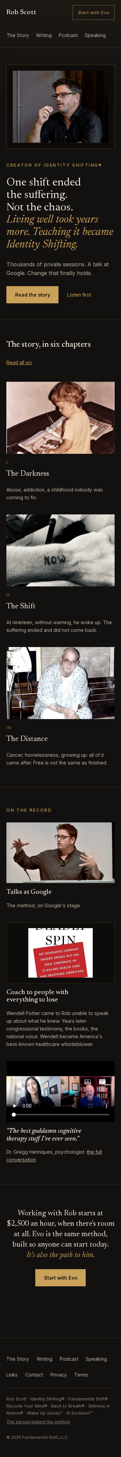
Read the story (32, 295)
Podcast (68, 35)
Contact (34, 1375)
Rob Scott (21, 12)
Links (11, 1375)
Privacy (58, 1375)
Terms (81, 1375)
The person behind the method (38, 1421)
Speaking (95, 35)
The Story (17, 35)
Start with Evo (94, 12)
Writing (44, 35)
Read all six (19, 362)
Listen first (79, 295)
